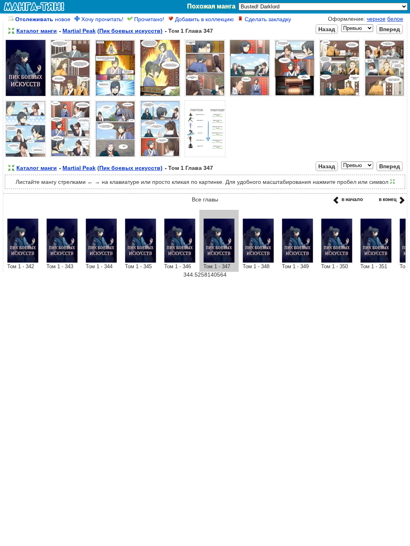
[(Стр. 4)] (160, 96)
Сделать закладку (267, 19)
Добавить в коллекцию (203, 19)
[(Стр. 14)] (205, 157)
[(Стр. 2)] (70, 96)
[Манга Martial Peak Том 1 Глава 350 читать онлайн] (336, 260)
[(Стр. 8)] (339, 96)
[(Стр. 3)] (115, 96)
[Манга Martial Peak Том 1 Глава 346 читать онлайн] (179, 260)
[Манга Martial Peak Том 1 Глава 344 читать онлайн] (101, 260)
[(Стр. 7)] (294, 96)
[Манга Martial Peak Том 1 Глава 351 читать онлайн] (376, 260)
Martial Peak (79, 31)
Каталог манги (36, 31)
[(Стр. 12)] (115, 157)
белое (395, 19)
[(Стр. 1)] (25, 96)
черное (376, 19)
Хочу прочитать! (101, 19)
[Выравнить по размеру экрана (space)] (11, 31)
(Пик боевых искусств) (130, 31)
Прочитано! (148, 19)
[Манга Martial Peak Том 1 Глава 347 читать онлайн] (219, 260)
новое (42, 19)
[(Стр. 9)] (384, 96)
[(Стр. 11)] (70, 157)
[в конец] (400, 202)
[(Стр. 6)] (249, 96)
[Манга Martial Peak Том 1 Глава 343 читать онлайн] (62, 260)
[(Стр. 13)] (160, 157)
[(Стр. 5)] (205, 96)
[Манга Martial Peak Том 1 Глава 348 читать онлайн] (258, 260)
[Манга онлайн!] (34, 6)
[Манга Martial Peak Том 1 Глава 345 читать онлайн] (140, 260)
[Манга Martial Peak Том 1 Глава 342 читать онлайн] (22, 260)
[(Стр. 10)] (25, 157)
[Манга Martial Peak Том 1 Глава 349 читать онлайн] (297, 260)
